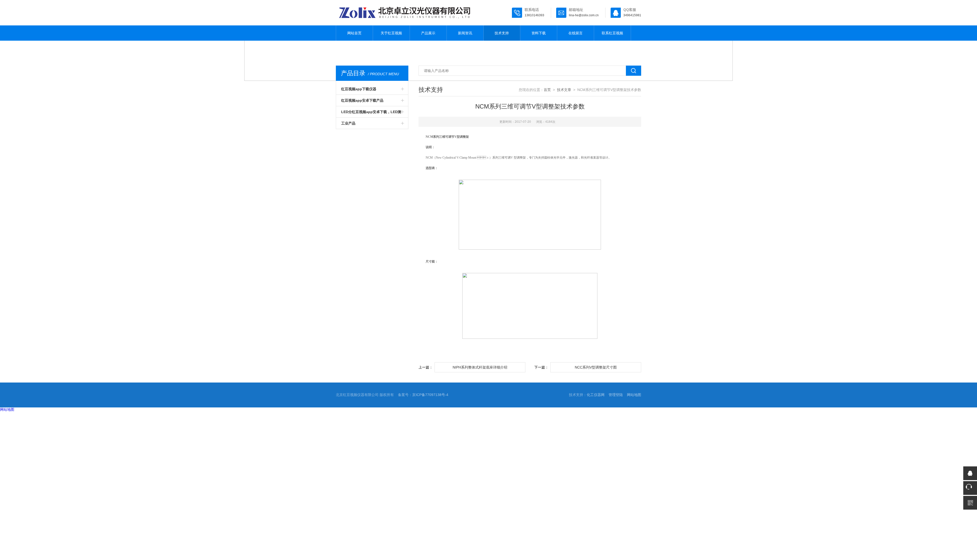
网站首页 (354, 33)
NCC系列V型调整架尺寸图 (596, 367)
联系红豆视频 (612, 33)
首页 (547, 90)
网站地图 (634, 395)
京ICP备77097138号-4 (430, 395)
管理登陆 (616, 395)
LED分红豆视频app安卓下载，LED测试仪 (371, 113)
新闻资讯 (465, 33)
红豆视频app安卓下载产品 (362, 100)
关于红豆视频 (391, 33)
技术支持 (502, 33)
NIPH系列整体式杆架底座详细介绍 (480, 367)
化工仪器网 (596, 395)
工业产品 (348, 123)
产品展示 (428, 33)
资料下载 (538, 33)
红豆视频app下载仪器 (358, 89)
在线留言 (575, 33)
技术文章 (564, 90)
